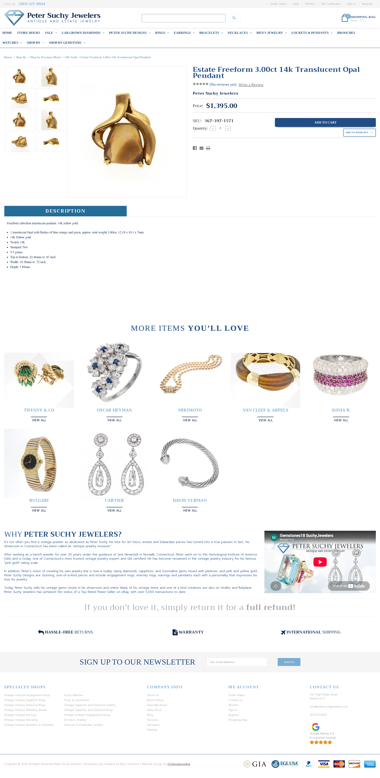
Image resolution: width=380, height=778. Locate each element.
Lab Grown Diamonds (81, 32)
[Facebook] (195, 148)
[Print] (208, 148)
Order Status (278, 4)
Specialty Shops (157, 705)
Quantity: (200, 128)
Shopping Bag (237, 720)
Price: (198, 106)
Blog (150, 715)
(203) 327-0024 (32, 4)
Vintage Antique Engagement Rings (27, 695)
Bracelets (209, 32)
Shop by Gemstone (65, 42)
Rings (160, 32)
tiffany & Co (39, 410)
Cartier (114, 500)
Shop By (33, 42)
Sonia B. (341, 410)
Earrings (182, 32)
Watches (10, 42)
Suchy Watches (73, 695)
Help (296, 4)
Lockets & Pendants (310, 32)
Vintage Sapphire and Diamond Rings (88, 710)
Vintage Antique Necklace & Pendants (29, 725)
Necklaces (238, 32)
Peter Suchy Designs (128, 32)
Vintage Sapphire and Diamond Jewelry (90, 705)
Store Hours (28, 32)
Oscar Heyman (114, 410)
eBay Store (154, 710)
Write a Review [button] (250, 84)
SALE (49, 32)
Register (367, 4)
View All (39, 420)
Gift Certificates (331, 4)
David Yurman (190, 500)
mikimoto (190, 410)
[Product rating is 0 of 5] (201, 84)
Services (152, 720)
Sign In (232, 710)
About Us (153, 695)
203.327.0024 (318, 715)
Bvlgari (39, 500)
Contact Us (235, 700)
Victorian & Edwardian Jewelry (83, 725)
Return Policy (155, 700)
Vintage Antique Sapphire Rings (25, 700)
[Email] (201, 148)
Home (7, 32)
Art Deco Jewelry (75, 720)
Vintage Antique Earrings (20, 715)
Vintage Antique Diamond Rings (25, 705)
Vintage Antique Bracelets (21, 720)
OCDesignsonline (178, 764)
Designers (153, 725)
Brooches (346, 32)
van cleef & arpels (265, 410)
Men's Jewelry (269, 32)
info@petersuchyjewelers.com (329, 707)
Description (65, 211)
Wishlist (310, 4)
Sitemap (152, 730)
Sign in (351, 4)
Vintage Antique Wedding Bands (25, 710)
